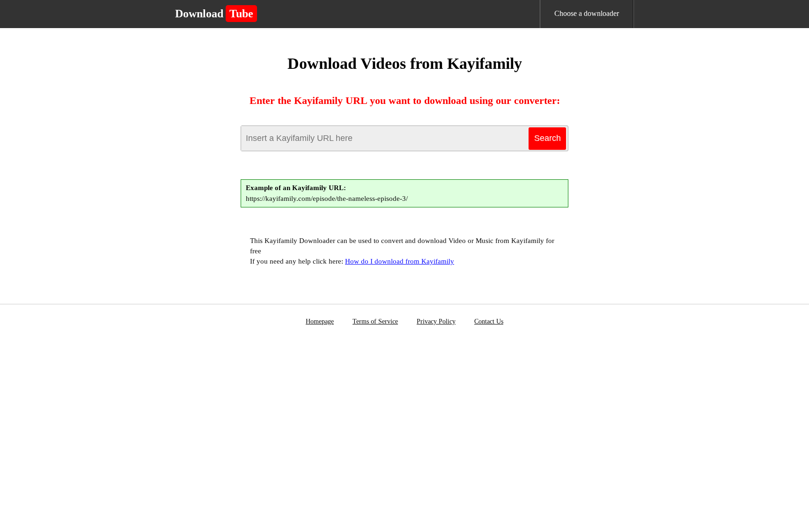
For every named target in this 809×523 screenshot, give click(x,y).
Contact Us (488, 321)
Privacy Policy (436, 321)
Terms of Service (375, 321)
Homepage (320, 321)
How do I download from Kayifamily (399, 261)
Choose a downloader (586, 13)
